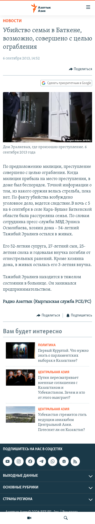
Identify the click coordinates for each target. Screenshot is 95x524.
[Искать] (65, 518)
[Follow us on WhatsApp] (52, 461)
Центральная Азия (53, 372)
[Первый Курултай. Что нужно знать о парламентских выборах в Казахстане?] (20, 350)
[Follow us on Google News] (63, 461)
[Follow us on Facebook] (30, 461)
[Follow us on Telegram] (41, 461)
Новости (12, 21)
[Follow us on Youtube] (7, 461)
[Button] (80, 69)
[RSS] (75, 461)
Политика (47, 345)
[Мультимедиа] (29, 518)
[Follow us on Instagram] (18, 461)
